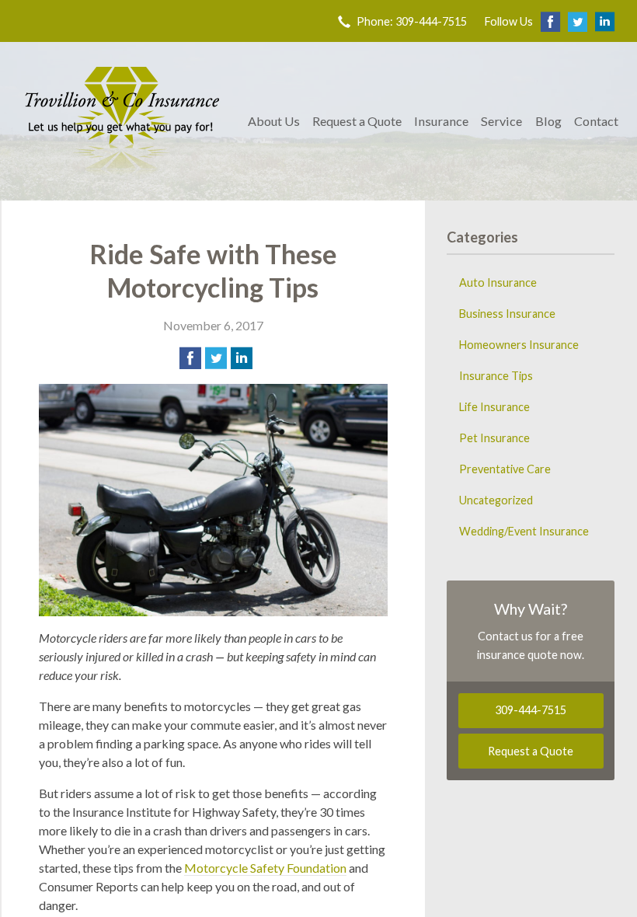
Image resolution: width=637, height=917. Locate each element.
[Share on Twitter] (216, 358)
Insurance (441, 120)
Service (501, 120)
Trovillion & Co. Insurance (122, 121)
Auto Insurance (498, 282)
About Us (274, 120)
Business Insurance (507, 313)
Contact (596, 120)
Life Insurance (494, 406)
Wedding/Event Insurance (524, 531)
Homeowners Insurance (519, 344)
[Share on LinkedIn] (241, 358)
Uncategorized (496, 500)
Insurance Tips (496, 375)
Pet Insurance (494, 438)
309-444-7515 (530, 710)
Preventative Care (505, 469)
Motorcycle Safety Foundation (265, 867)
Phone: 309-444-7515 (412, 21)
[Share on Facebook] (190, 358)
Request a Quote (357, 120)
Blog (548, 120)
